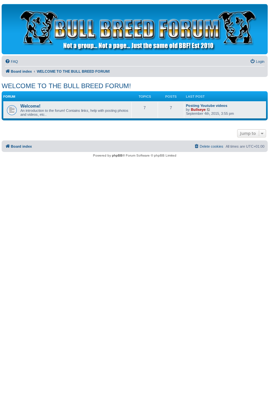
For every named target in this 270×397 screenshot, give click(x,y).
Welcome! (30, 106)
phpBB (117, 155)
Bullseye (198, 110)
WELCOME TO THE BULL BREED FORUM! (66, 85)
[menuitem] (11, 61)
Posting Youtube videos (206, 106)
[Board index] (136, 29)
